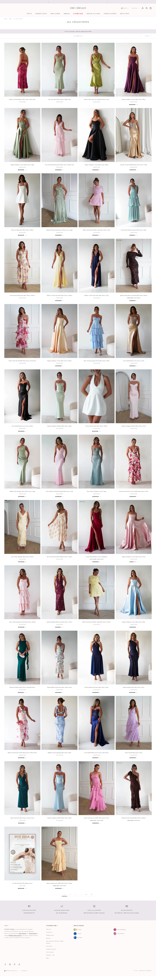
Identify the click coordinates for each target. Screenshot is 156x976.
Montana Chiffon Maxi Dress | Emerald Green (22, 687)
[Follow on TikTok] (19, 964)
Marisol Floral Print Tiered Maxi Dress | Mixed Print (22, 752)
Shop (10, 18)
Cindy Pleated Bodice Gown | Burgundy (96, 556)
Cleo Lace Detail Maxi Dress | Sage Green (59, 99)
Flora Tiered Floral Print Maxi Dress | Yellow (22, 295)
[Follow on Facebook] (5, 964)
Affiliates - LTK (50, 955)
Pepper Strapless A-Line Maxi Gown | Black (96, 164)
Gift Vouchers (50, 952)
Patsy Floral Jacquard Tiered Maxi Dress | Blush (22, 622)
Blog (47, 958)
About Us (48, 929)
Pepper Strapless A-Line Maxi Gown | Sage (22, 164)
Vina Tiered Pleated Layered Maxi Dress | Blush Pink (59, 164)
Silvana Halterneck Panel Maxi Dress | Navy (96, 687)
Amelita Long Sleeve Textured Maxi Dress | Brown (133, 295)
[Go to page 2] (91, 894)
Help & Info (124, 13)
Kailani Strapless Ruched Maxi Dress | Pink (134, 426)
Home (5, 18)
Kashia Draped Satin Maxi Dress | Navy (133, 687)
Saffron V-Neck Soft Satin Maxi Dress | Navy (96, 295)
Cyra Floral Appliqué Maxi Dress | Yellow (22, 556)
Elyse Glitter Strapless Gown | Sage (96, 491)
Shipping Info (50, 935)
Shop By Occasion (93, 13)
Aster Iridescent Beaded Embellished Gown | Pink (59, 491)
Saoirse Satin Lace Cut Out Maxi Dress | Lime (96, 99)
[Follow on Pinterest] (15, 964)
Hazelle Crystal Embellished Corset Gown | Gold (133, 164)
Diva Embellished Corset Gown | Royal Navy (96, 752)
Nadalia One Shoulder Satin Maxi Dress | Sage (22, 491)
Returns (48, 938)
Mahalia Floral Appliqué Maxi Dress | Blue (59, 752)
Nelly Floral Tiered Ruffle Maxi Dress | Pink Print (22, 360)
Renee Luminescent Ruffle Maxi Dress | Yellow (59, 883)
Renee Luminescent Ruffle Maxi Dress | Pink (96, 818)
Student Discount (51, 949)
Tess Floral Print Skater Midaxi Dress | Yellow (59, 556)
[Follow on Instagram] (10, 964)
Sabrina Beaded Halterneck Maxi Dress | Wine (59, 622)
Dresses (67, 13)
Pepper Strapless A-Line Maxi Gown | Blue (133, 622)
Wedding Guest (41, 13)
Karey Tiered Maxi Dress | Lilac (133, 752)
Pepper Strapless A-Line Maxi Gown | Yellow (59, 360)
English (134, 8)
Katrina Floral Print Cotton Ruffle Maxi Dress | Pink (133, 491)
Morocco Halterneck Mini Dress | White (22, 230)
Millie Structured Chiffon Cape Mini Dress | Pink (96, 230)
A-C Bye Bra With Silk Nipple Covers (22, 883)
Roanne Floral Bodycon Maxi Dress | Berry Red (22, 99)
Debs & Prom (55, 13)
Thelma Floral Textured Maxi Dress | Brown (134, 818)
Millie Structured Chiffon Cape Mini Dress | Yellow (96, 622)
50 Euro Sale (78, 13)
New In (29, 13)
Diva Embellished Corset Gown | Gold (133, 360)
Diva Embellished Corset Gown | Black (22, 426)
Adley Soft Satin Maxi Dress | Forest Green (22, 818)
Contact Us (49, 932)
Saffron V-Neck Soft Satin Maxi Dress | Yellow (59, 295)
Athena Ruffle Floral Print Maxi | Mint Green (59, 687)
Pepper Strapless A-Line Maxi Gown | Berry (134, 99)
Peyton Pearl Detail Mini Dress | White (96, 426)
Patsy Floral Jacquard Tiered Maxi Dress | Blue (96, 360)
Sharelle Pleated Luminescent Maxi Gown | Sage (59, 230)
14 (86, 894)
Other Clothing (110, 13)
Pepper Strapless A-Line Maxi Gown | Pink (133, 556)
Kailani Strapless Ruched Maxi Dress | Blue (59, 818)
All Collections (18, 18)
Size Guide (49, 946)
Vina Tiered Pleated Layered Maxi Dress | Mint (133, 230)
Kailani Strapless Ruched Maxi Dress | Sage (59, 426)
